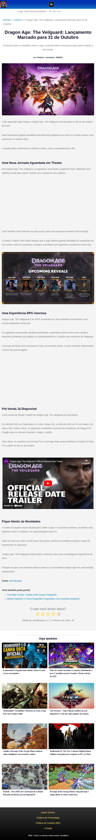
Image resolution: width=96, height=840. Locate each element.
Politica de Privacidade (48, 818)
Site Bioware (15, 581)
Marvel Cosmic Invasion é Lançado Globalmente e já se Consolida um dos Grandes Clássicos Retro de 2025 (71, 673)
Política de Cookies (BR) (48, 823)
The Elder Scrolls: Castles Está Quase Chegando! (32, 595)
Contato (48, 828)
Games (18, 20)
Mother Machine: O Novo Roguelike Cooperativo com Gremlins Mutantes (43, 599)
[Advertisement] (48, 202)
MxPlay (6, 20)
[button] (51, 4)
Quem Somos (48, 812)
